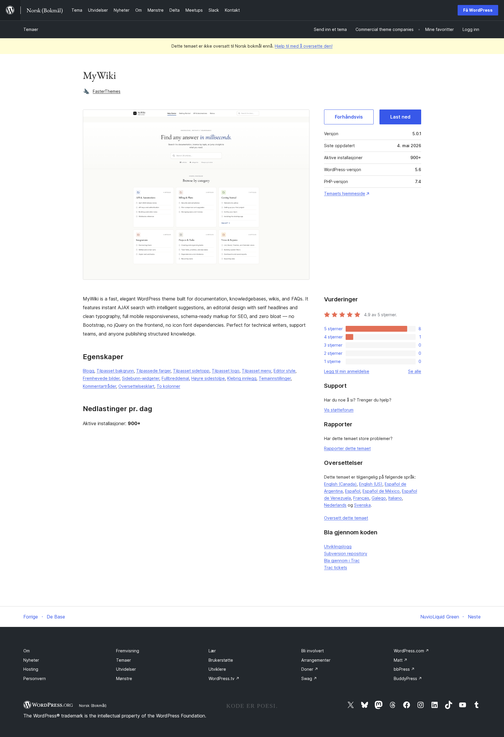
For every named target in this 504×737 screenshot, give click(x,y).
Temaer (30, 29)
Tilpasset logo (225, 370)
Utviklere (217, 669)
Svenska (362, 505)
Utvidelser (126, 669)
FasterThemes (106, 91)
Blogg (88, 370)
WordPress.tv (224, 678)
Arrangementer (315, 660)
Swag (309, 678)
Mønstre (124, 678)
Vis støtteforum (339, 409)
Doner (309, 669)
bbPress (404, 669)
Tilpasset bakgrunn (115, 370)
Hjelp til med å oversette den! (303, 46)
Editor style (284, 370)
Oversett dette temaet (346, 517)
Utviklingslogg (337, 546)
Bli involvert (312, 650)
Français (361, 498)
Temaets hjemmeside (344, 193)
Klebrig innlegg (241, 378)
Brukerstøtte (221, 660)
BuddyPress (408, 678)
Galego (379, 498)
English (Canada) (340, 484)
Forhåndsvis (349, 117)
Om (26, 650)
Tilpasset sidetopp (191, 370)
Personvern (34, 678)
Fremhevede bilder (101, 378)
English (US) (370, 484)
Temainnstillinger (275, 378)
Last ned (400, 117)
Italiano (395, 498)
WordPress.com (411, 650)
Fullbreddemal (175, 378)
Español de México (381, 491)
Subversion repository (345, 553)
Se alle (414, 371)
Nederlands (335, 505)
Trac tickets (335, 567)
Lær (212, 650)
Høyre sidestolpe (208, 378)
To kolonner (168, 386)
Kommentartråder (99, 386)
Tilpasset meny (256, 370)
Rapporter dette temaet (347, 448)
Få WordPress (478, 10)
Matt (400, 660)
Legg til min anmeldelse (346, 371)
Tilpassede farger (153, 370)
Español (352, 491)
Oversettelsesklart (136, 386)
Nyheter (31, 660)
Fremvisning (127, 650)
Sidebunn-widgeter (140, 378)
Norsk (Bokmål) (92, 705)
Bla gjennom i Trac (342, 560)
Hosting (30, 669)
